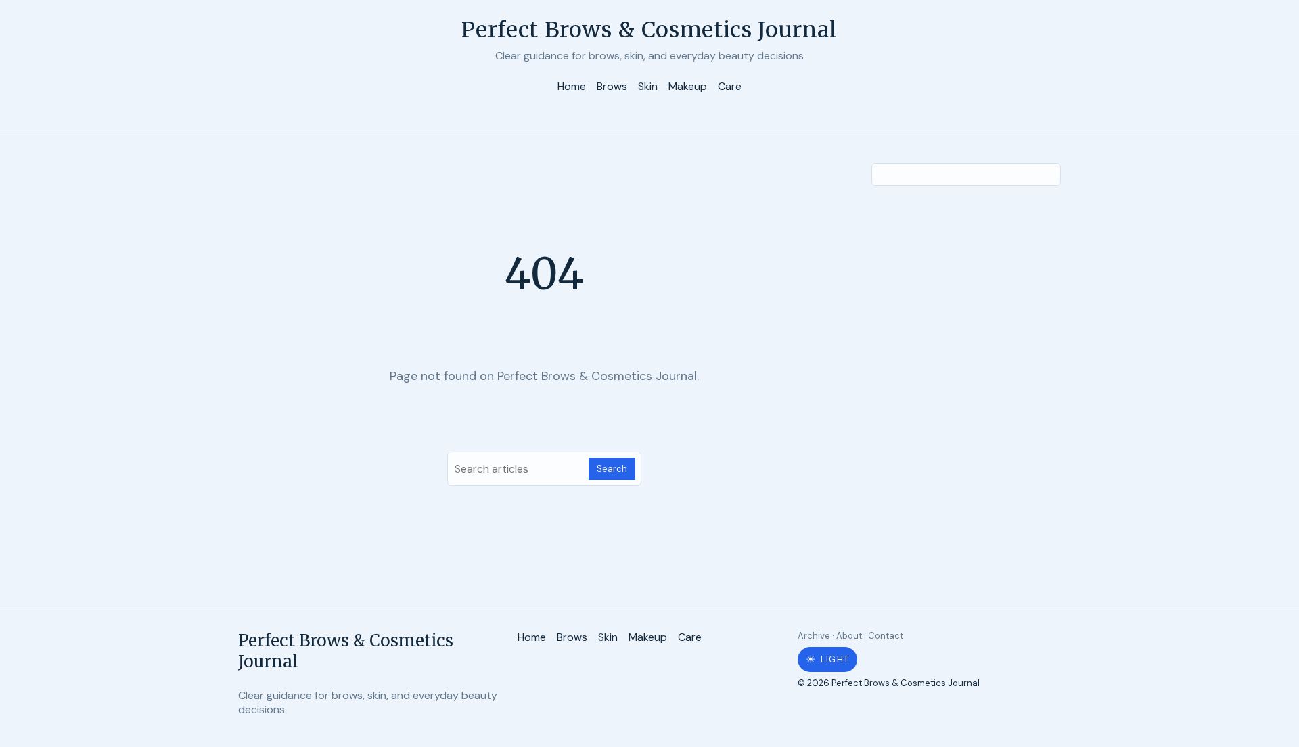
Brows (612, 86)
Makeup (687, 86)
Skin (648, 86)
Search (612, 469)
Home (571, 86)
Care (730, 86)
